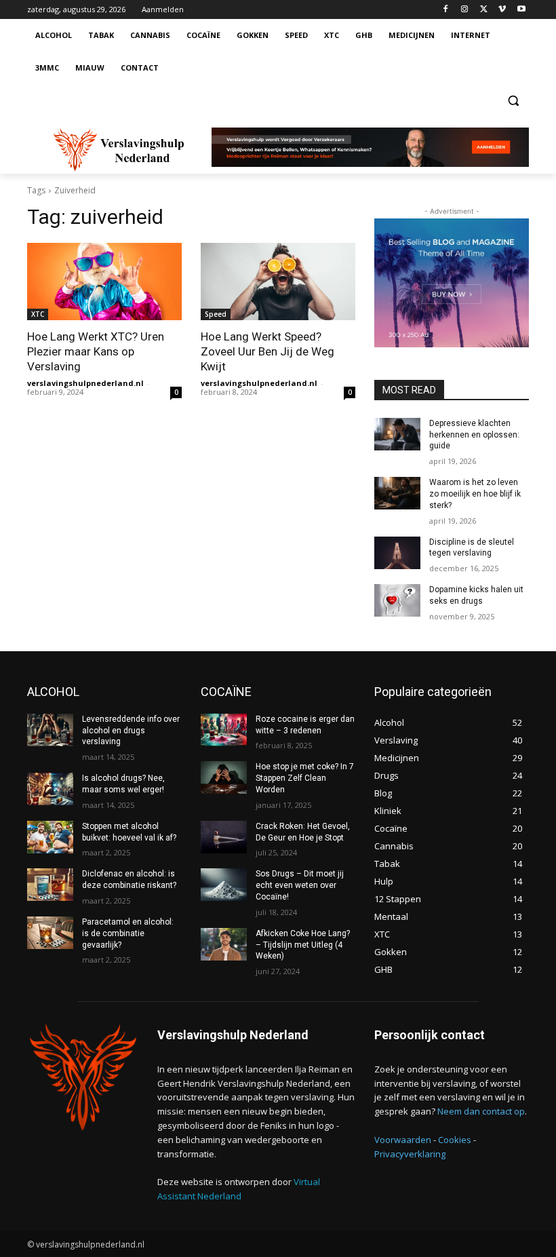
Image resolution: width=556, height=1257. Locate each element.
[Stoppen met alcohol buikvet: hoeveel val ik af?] (50, 837)
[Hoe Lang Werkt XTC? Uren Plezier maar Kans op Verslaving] (104, 281)
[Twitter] (484, 10)
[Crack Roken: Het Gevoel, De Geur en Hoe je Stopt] (224, 837)
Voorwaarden (402, 1140)
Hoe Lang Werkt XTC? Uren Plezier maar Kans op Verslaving (95, 351)
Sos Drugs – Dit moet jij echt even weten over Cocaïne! (300, 885)
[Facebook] (446, 10)
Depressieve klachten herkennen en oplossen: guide (474, 435)
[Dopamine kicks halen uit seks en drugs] (397, 600)
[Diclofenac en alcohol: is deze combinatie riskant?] (50, 884)
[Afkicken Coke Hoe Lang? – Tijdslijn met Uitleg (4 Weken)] (224, 944)
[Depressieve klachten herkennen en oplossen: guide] (397, 434)
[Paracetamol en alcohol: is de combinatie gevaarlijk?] (50, 932)
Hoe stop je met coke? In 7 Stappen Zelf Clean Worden (305, 778)
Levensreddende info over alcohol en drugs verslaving (131, 730)
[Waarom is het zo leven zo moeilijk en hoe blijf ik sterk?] (397, 493)
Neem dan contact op (481, 1111)
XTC (37, 314)
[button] (513, 101)
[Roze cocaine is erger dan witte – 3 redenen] (224, 730)
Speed (215, 314)
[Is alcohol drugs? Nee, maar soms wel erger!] (50, 789)
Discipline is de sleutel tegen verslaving (471, 547)
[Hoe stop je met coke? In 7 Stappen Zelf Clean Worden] (224, 777)
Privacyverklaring (409, 1154)
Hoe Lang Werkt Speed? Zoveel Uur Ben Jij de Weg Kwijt (267, 351)
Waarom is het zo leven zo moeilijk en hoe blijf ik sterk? (475, 494)
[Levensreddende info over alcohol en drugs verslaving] (50, 730)
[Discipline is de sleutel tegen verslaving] (397, 553)
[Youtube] (521, 10)
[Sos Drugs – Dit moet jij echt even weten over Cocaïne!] (224, 884)
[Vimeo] (502, 10)
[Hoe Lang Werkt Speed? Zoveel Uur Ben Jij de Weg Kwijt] (278, 281)
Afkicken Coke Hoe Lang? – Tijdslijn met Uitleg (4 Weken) (303, 945)
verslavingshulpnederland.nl (85, 383)
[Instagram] (465, 10)
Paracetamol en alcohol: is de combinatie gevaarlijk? (128, 933)
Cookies (454, 1140)
